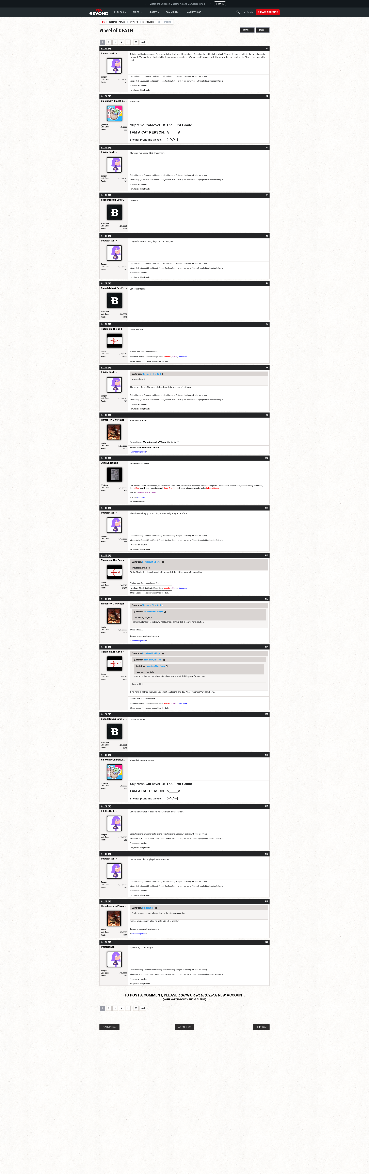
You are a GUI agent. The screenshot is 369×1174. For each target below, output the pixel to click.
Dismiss (220, 4)
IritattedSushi (148, 908)
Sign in (250, 12)
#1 (267, 48)
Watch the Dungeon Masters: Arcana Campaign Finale (177, 3)
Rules (136, 12)
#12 (266, 555)
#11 (266, 508)
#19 (266, 901)
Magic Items (158, 357)
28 (136, 42)
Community (172, 12)
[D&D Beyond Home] (98, 12)
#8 (267, 367)
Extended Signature (138, 452)
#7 (267, 324)
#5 (267, 236)
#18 (266, 854)
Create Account (268, 12)
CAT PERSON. (153, 132)
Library (152, 12)
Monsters (168, 357)
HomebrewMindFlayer (151, 562)
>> (162, 374)
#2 (267, 96)
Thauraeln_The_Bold (151, 374)
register (204, 995)
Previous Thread (109, 1027)
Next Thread (261, 1027)
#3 (267, 147)
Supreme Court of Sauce (146, 493)
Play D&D (119, 12)
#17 (266, 806)
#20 (266, 942)
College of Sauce (212, 488)
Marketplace (194, 12)
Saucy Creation (170, 488)
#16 (266, 755)
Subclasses (183, 357)
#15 (266, 714)
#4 (267, 195)
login (183, 995)
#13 (266, 599)
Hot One (136, 488)
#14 (266, 647)
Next (143, 42)
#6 (267, 283)
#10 (266, 458)
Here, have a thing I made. (140, 90)
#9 (267, 415)
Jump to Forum (184, 1027)
